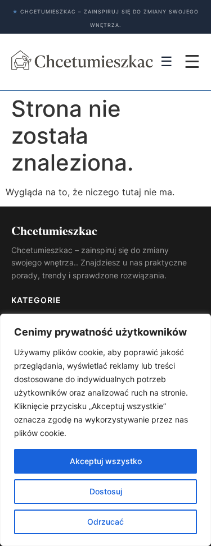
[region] (105, 430)
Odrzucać (105, 521)
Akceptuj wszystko (106, 461)
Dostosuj (105, 491)
